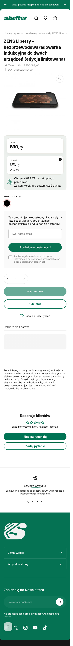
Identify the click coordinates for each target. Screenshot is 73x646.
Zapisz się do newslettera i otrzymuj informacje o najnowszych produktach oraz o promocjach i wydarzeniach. (37, 259)
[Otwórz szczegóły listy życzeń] (45, 18)
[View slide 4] (42, 502)
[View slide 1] (28, 502)
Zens (11, 65)
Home (7, 33)
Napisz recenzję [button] (35, 437)
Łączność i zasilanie (24, 33)
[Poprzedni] (5, 4)
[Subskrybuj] (59, 602)
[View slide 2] (33, 502)
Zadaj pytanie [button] (35, 446)
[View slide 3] (37, 502)
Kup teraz (35, 303)
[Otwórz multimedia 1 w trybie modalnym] (59, 79)
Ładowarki (44, 33)
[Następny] (65, 4)
